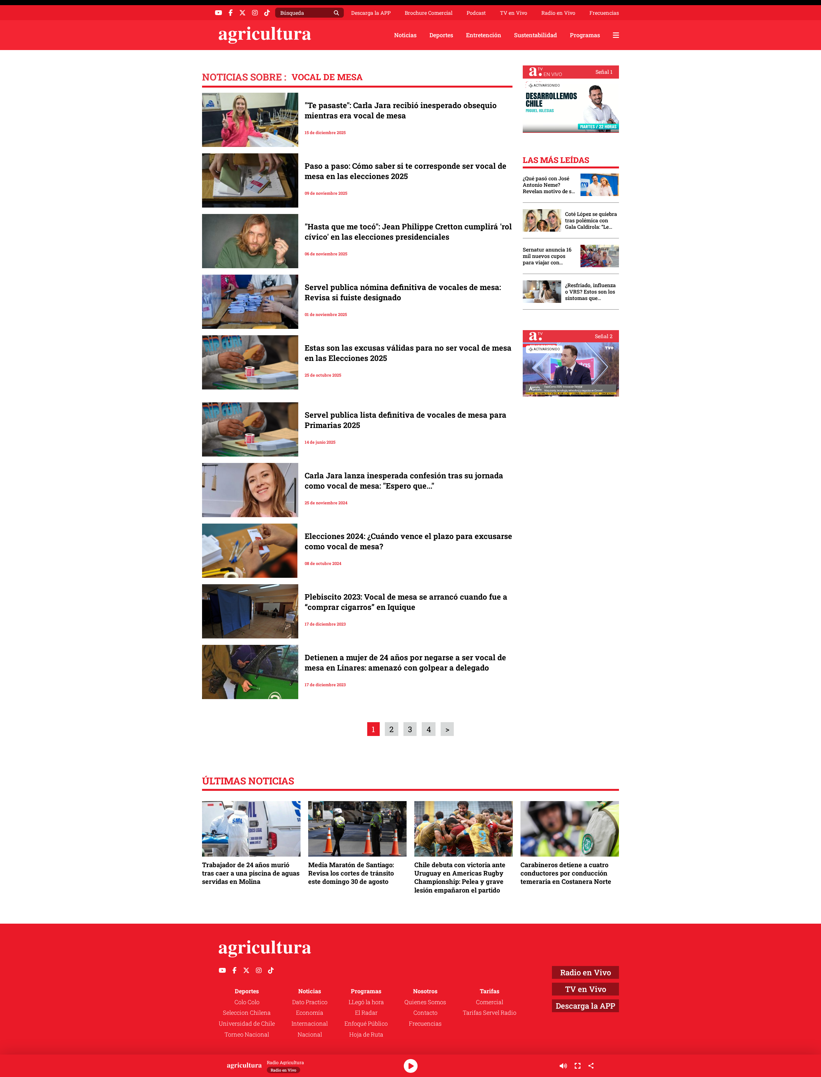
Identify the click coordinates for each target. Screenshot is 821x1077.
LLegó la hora (366, 1002)
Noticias (405, 35)
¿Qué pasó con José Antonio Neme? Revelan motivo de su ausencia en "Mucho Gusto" (549, 184)
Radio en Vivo (558, 12)
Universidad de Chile (247, 1023)
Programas (585, 35)
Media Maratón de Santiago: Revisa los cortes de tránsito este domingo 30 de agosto (351, 872)
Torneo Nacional (246, 1034)
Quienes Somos (425, 1002)
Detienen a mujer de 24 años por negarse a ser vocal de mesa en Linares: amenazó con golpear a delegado (405, 662)
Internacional (310, 1023)
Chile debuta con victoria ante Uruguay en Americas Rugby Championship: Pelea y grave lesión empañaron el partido (459, 877)
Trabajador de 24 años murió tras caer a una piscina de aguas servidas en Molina (251, 872)
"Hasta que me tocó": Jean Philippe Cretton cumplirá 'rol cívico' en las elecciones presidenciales (408, 231)
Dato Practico (309, 1002)
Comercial (489, 1002)
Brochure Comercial (429, 12)
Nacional (310, 1034)
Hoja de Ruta (366, 1034)
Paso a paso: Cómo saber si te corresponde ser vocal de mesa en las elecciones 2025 (405, 171)
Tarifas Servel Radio (489, 1012)
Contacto (425, 1012)
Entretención (483, 35)
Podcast (476, 12)
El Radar (366, 1012)
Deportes (441, 35)
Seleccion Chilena (247, 1012)
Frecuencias (604, 12)
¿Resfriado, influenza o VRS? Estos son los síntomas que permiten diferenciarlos (590, 291)
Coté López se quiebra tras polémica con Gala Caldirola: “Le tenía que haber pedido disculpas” (591, 220)
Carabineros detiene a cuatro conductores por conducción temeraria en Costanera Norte (566, 872)
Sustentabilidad (535, 35)
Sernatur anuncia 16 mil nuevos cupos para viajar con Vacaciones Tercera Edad (547, 256)
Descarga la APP (371, 12)
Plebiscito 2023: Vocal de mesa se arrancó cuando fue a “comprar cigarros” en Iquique (406, 602)
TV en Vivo (513, 12)
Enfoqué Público (366, 1023)
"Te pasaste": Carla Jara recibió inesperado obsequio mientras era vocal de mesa (401, 110)
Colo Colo (246, 1002)
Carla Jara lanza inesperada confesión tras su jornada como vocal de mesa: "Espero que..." (404, 480)
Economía (309, 1012)
